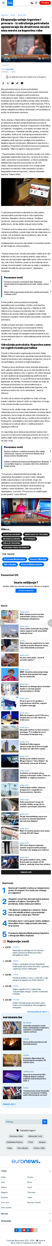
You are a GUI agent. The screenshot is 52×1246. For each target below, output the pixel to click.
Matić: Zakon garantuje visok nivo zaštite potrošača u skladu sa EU (26, 293)
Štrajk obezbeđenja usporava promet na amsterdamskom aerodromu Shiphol (33, 818)
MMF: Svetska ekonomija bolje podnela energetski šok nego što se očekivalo (34, 674)
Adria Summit (6, 1208)
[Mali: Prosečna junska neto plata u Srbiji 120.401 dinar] (10, 833)
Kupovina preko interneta (16, 547)
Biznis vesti (22, 15)
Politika (16, 1000)
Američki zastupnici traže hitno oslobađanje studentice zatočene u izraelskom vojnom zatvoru (36, 1029)
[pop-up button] (43, 58)
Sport (29, 1187)
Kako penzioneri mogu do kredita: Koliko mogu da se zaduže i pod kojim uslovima (33, 804)
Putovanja (31, 1192)
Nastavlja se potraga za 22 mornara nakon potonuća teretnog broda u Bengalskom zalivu (28, 952)
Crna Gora (5, 1202)
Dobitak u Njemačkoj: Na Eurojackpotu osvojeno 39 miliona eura (34, 1060)
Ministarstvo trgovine (36, 534)
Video (29, 1197)
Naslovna (4, 15)
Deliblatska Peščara (14, 1142)
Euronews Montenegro (14, 559)
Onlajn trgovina (11, 543)
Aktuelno (27, 1023)
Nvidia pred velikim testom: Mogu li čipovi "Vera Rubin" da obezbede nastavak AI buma (34, 760)
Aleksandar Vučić (35, 1136)
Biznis (13, 15)
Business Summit (34, 1202)
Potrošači (30, 539)
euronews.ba (12, 1017)
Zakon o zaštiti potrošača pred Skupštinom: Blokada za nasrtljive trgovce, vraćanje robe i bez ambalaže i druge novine (26, 464)
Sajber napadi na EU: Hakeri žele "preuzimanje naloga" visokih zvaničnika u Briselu (30, 991)
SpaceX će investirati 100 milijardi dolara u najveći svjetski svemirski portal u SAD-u (34, 1078)
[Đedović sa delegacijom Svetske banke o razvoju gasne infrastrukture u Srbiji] (10, 688)
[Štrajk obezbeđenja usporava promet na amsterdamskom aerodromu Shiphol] (10, 818)
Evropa (15, 961)
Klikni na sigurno (11, 534)
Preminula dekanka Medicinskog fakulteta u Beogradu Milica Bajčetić (28, 934)
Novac (22, 641)
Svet (3, 1182)
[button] (26, 48)
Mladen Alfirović (11, 539)
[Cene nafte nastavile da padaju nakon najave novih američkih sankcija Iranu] (10, 631)
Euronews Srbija (16, 1136)
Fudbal (15, 974)
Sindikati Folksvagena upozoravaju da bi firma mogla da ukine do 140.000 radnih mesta (34, 746)
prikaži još (26, 872)
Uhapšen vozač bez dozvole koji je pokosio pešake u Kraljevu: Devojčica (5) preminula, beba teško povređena (28, 901)
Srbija (9, 1148)
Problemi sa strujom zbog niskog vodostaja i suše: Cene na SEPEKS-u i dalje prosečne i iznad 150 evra (35, 775)
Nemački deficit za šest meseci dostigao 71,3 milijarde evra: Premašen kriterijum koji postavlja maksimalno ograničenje (34, 732)
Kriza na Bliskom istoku (31, 564)
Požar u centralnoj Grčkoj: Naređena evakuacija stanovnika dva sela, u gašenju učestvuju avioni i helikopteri (31, 966)
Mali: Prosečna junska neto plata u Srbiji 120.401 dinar (35, 832)
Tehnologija (28, 1072)
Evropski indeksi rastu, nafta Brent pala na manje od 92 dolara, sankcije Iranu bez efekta (35, 862)
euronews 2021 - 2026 (25, 1240)
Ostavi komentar (26, 590)
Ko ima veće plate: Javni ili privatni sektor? (32, 658)
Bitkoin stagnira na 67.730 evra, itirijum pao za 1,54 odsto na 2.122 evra (34, 717)
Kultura (4, 1187)
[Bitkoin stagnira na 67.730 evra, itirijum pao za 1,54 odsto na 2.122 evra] (10, 717)
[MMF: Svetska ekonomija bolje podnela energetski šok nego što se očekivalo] (10, 674)
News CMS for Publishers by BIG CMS (26, 1243)
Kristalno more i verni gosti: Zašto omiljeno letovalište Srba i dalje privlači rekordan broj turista (28, 923)
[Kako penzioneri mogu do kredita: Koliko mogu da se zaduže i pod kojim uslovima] (10, 804)
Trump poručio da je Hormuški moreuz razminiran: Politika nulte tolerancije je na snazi (36, 1093)
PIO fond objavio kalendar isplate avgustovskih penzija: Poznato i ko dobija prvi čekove (34, 847)
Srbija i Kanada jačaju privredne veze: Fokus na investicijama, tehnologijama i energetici (29, 1005)
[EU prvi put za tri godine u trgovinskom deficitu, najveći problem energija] (10, 703)
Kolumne (4, 1197)
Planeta (16, 947)
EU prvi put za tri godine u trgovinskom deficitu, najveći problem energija (33, 703)
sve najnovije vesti (37, 1012)
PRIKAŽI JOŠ (8, 1104)
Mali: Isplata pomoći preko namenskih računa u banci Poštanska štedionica (32, 616)
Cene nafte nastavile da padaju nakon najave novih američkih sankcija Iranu (34, 630)
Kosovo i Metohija (38, 559)
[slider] (26, 55)
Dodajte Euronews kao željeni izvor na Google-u (28, 77)
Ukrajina (42, 1142)
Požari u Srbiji (39, 1148)
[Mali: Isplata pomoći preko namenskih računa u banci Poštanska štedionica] (10, 616)
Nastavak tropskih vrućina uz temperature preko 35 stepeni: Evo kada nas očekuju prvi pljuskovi (28, 890)
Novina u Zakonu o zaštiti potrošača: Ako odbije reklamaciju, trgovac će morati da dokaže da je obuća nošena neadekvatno (24, 453)
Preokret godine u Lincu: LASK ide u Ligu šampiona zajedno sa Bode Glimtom (30, 979)
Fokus (25, 1088)
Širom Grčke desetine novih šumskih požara (35, 1043)
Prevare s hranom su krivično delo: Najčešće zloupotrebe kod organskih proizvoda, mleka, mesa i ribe (26, 284)
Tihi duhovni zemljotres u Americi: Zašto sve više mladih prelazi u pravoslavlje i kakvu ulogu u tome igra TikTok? (27, 912)
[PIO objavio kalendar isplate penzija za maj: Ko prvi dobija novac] (2, 623)
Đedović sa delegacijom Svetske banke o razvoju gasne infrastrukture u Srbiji (35, 688)
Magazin (4, 1192)
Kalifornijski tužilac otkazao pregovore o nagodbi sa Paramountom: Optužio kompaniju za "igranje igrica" (33, 789)
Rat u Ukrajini (10, 564)
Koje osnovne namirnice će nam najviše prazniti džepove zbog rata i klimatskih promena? (34, 645)
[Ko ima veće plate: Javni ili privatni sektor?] (10, 659)
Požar (30, 1142)
